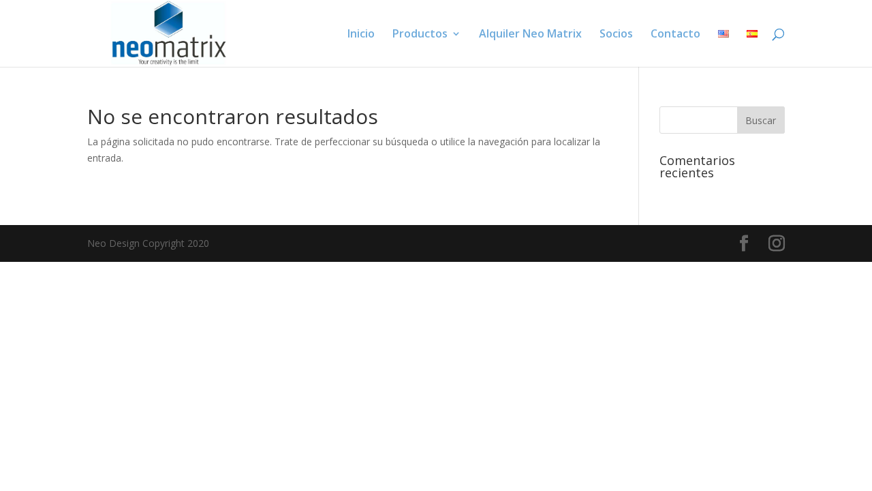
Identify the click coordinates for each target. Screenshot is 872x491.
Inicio (361, 35)
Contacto (675, 35)
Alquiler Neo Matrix (530, 35)
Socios (616, 35)
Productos (420, 35)
